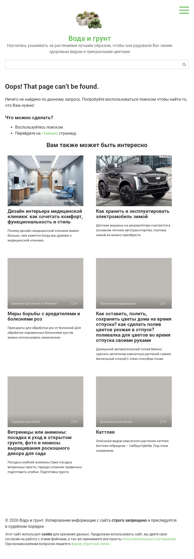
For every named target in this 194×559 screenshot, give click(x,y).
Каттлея (105, 432)
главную (50, 133)
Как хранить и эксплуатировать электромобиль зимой (132, 213)
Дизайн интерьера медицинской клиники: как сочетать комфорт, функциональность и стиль (45, 216)
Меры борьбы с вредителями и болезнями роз (44, 316)
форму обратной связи (90, 544)
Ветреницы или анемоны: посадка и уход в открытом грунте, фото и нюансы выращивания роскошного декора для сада (39, 442)
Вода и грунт (89, 38)
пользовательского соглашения (149, 539)
